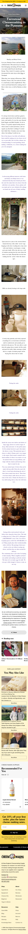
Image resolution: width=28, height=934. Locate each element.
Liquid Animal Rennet (9, 800)
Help (17, 907)
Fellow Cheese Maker (14, 14)
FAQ (17, 919)
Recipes (3, 916)
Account (18, 913)
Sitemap (3, 919)
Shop (3, 886)
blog (22, 73)
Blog (2, 913)
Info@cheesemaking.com (8, 879)
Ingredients (4, 890)
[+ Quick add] (20, 806)
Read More (14, 703)
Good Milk (4, 910)
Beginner (4, 899)
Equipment (4, 893)
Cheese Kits (5, 896)
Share (15, 632)
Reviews (18, 893)
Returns (18, 916)
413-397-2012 (5, 881)
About (17, 886)
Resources (4, 907)
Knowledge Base (6, 923)
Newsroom (19, 899)
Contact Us (19, 923)
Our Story (18, 890)
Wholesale (19, 896)
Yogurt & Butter (6, 902)
